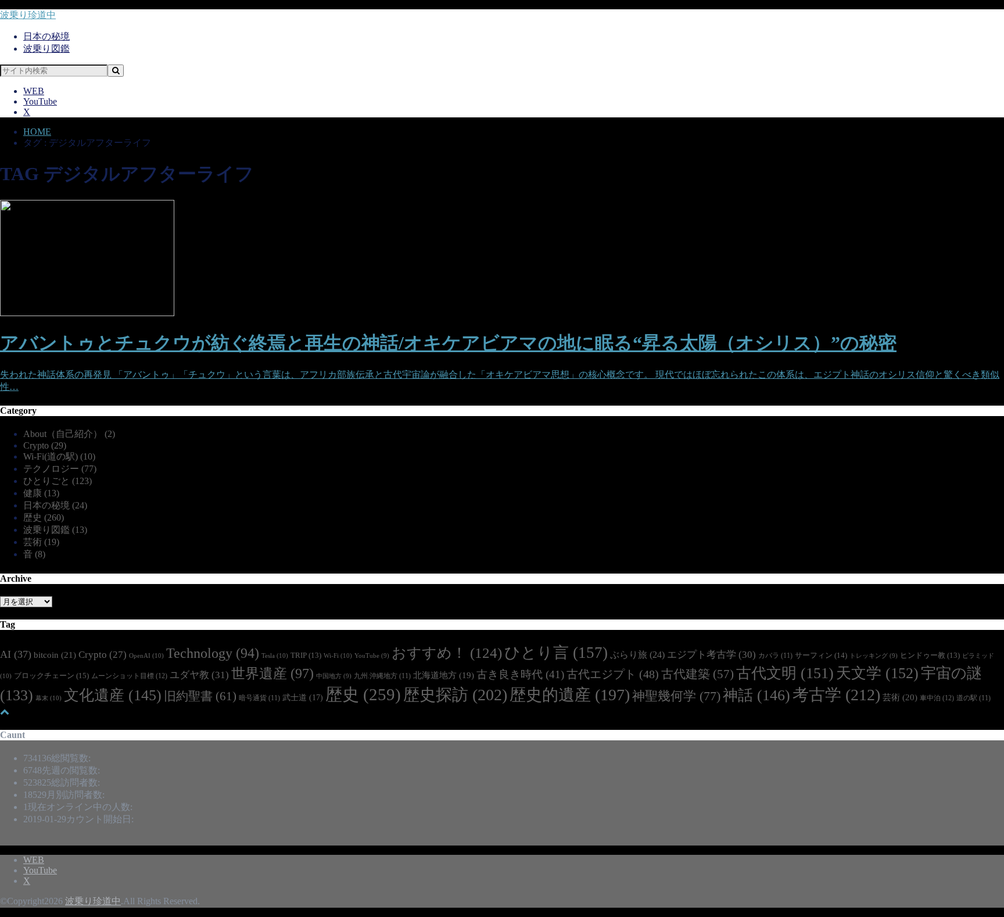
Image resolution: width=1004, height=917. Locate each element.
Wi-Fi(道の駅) (59, 456)
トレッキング (873, 656)
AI (15, 654)
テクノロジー (59, 469)
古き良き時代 (520, 674)
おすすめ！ (447, 653)
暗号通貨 (259, 698)
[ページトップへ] (4, 712)
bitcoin (55, 655)
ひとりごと (57, 481)
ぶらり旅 (637, 655)
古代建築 (697, 674)
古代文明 (785, 673)
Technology (212, 653)
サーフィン (821, 655)
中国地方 (334, 676)
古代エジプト (612, 674)
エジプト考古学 (711, 654)
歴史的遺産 (570, 695)
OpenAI (146, 655)
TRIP (306, 655)
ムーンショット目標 (129, 676)
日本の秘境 (46, 36)
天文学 (877, 673)
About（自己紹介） (69, 434)
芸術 (41, 542)
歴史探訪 (455, 695)
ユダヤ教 (199, 674)
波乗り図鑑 (46, 48)
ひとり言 (556, 652)
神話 (756, 695)
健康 (41, 493)
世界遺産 (272, 673)
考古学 (836, 695)
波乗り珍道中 (28, 15)
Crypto (44, 445)
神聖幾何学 (676, 696)
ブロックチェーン (51, 675)
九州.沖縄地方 (382, 676)
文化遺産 (113, 695)
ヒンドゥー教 (930, 655)
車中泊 (937, 698)
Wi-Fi (338, 655)
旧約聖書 (200, 696)
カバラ (775, 656)
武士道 (302, 697)
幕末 (48, 697)
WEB (33, 91)
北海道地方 (443, 675)
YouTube (40, 101)
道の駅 (973, 698)
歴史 (43, 517)
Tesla (274, 655)
